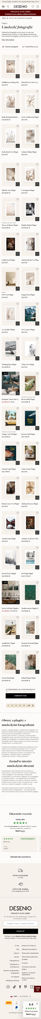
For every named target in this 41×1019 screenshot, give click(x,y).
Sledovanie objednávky (30, 953)
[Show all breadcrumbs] (4, 18)
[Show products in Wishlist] (33, 6)
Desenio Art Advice (29, 946)
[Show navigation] (3, 6)
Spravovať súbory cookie (28, 979)
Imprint (16, 953)
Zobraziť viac (20, 696)
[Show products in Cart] (37, 6)
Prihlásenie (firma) (12, 981)
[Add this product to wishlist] (18, 56)
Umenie (12, 18)
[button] (31, 1009)
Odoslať (20, 931)
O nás (17, 946)
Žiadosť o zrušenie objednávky (28, 974)
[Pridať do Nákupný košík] (18, 76)
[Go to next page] (33, 706)
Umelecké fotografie (24, 18)
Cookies (25, 963)
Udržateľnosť (14, 961)
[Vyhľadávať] (8, 6)
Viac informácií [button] (8, 40)
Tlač (17, 949)
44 (29, 705)
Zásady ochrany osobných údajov (26, 936)
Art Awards (15, 977)
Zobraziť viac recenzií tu (20, 857)
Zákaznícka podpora (29, 949)
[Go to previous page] (8, 706)
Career (16, 957)
